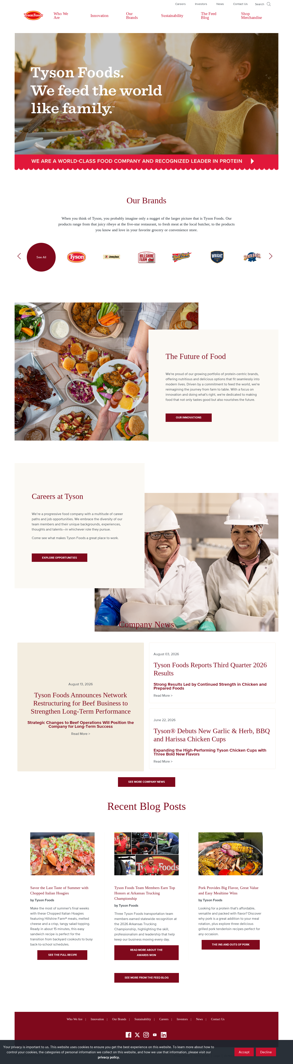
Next (270, 257)
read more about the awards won (146, 952)
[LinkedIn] (163, 1035)
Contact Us (240, 4)
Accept (244, 1052)
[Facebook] (128, 1035)
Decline (266, 1052)
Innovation (100, 15)
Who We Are (61, 15)
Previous (19, 257)
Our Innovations (188, 417)
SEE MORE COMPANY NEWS (146, 781)
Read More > (80, 734)
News (220, 4)
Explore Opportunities (59, 557)
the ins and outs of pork (230, 944)
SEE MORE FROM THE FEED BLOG (147, 977)
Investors (201, 4)
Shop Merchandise (251, 15)
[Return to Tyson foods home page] (30, 15)
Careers (180, 4)
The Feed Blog (208, 15)
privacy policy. (109, 1057)
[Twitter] (137, 1035)
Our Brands (132, 15)
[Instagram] (146, 1035)
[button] (263, 4)
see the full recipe (62, 954)
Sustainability (172, 15)
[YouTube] (155, 1035)
